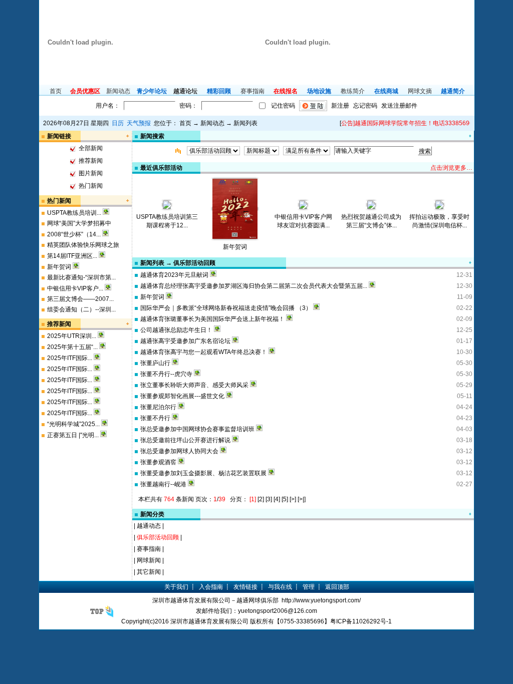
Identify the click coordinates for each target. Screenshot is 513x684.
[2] (261, 499)
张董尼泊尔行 (158, 407)
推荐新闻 (91, 160)
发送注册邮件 (399, 105)
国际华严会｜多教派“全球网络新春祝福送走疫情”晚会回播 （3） (226, 307)
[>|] (302, 499)
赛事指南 (252, 91)
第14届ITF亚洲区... (72, 255)
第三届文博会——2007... (80, 298)
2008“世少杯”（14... (74, 234)
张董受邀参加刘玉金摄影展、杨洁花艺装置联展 (203, 473)
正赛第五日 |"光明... (73, 435)
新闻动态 (118, 91)
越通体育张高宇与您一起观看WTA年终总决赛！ (203, 352)
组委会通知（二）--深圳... (81, 309)
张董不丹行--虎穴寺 (166, 374)
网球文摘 (420, 91)
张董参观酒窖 (158, 462)
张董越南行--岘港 (163, 484)
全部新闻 (91, 148)
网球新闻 (149, 560)
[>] (293, 499)
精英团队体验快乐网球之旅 (83, 244)
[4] (277, 499)
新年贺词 (59, 266)
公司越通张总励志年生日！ (176, 329)
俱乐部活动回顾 (158, 537)
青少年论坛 (152, 91)
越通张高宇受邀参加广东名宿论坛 (185, 341)
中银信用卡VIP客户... (75, 288)
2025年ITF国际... (69, 358)
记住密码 (283, 105)
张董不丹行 (155, 418)
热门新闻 (91, 185)
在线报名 (286, 91)
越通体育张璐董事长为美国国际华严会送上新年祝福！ (212, 318)
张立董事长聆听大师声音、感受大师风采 (194, 385)
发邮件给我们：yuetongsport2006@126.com (256, 610)
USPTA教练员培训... (74, 212)
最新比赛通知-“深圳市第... (81, 277)
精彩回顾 (219, 91)
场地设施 (319, 91)
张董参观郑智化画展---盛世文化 (182, 396)
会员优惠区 (85, 91)
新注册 (340, 105)
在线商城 (386, 91)
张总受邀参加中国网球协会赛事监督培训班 (197, 429)
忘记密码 (365, 105)
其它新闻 (149, 571)
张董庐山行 (155, 363)
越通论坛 (185, 91)
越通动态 (149, 525)
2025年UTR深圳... (71, 335)
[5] (285, 499)
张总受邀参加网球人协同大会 (179, 451)
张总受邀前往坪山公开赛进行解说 (185, 440)
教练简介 (353, 91)
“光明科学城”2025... (73, 424)
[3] (269, 499)
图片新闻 (91, 173)
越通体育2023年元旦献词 (174, 274)
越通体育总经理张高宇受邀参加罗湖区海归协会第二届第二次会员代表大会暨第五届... (253, 285)
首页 (56, 91)
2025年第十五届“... (72, 347)
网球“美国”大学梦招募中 (79, 223)
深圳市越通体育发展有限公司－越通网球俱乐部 (215, 600)
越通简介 (453, 91)
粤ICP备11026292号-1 (361, 621)
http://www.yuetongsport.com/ (321, 600)
